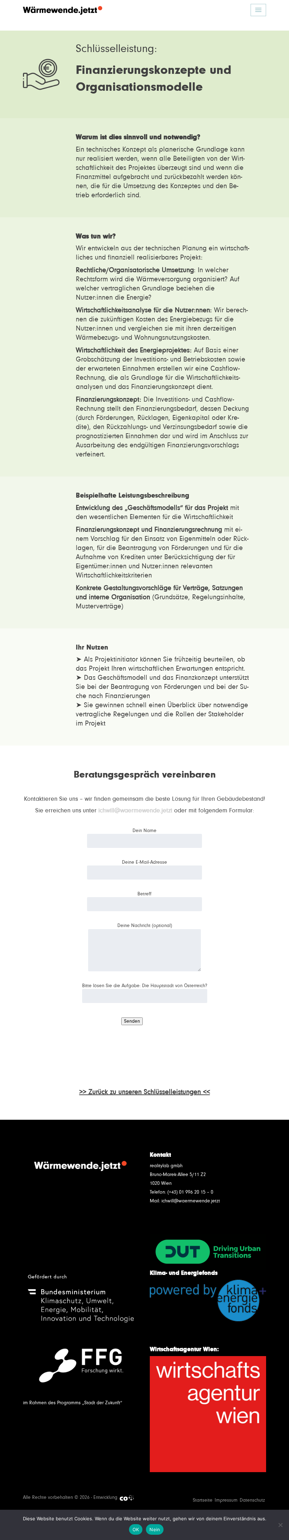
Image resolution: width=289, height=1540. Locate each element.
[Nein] (280, 1524)
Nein (154, 1529)
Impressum (226, 1500)
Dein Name (144, 830)
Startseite (203, 1500)
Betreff (144, 894)
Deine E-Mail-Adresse (144, 862)
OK (136, 1529)
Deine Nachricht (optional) (144, 925)
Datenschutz (252, 1500)
